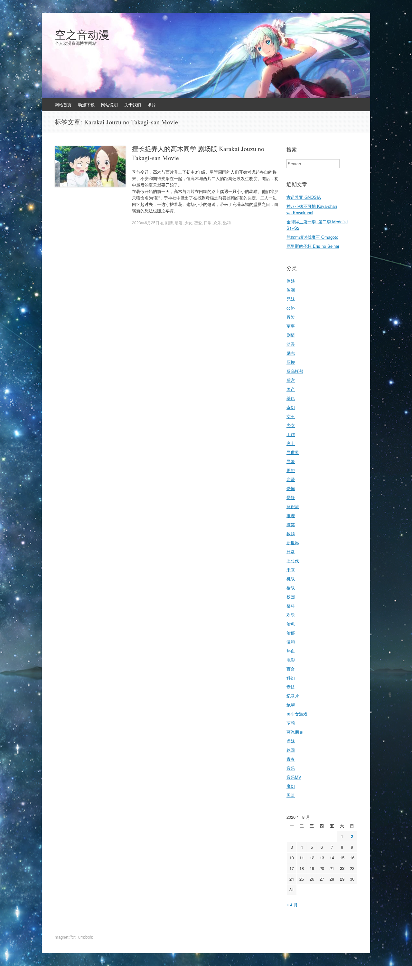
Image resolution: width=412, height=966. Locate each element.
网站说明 (109, 104)
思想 (290, 470)
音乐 (290, 768)
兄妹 (290, 299)
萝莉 (290, 723)
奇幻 (290, 407)
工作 (290, 434)
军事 (290, 326)
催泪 (290, 290)
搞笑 (290, 524)
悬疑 (290, 497)
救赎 (290, 533)
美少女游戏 (296, 714)
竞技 (290, 687)
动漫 (179, 222)
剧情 (169, 222)
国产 (290, 389)
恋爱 (198, 222)
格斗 (290, 606)
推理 (290, 515)
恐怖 (290, 488)
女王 (290, 416)
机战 (290, 578)
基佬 (290, 398)
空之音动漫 (82, 34)
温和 (227, 222)
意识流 (292, 506)
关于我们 (132, 104)
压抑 (290, 362)
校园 (290, 597)
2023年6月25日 (145, 222)
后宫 (290, 380)
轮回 (290, 750)
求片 (151, 104)
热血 (290, 651)
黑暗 (290, 795)
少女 (188, 222)
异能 (290, 461)
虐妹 (290, 741)
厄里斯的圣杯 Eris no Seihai (312, 246)
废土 (290, 443)
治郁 (290, 633)
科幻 (290, 678)
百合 (290, 669)
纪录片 (292, 696)
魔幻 (290, 786)
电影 (290, 660)
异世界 (292, 452)
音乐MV (293, 777)
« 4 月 (292, 905)
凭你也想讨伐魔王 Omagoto (312, 237)
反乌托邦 (294, 371)
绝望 (290, 705)
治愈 (290, 624)
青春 (290, 759)
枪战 (290, 587)
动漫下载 (86, 104)
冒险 (290, 317)
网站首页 (63, 104)
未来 (290, 569)
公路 (290, 308)
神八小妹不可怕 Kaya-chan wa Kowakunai (311, 209)
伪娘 (290, 281)
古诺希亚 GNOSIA (303, 197)
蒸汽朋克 (294, 732)
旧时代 (292, 560)
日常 (207, 222)
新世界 (292, 542)
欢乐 (217, 222)
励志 (290, 353)
